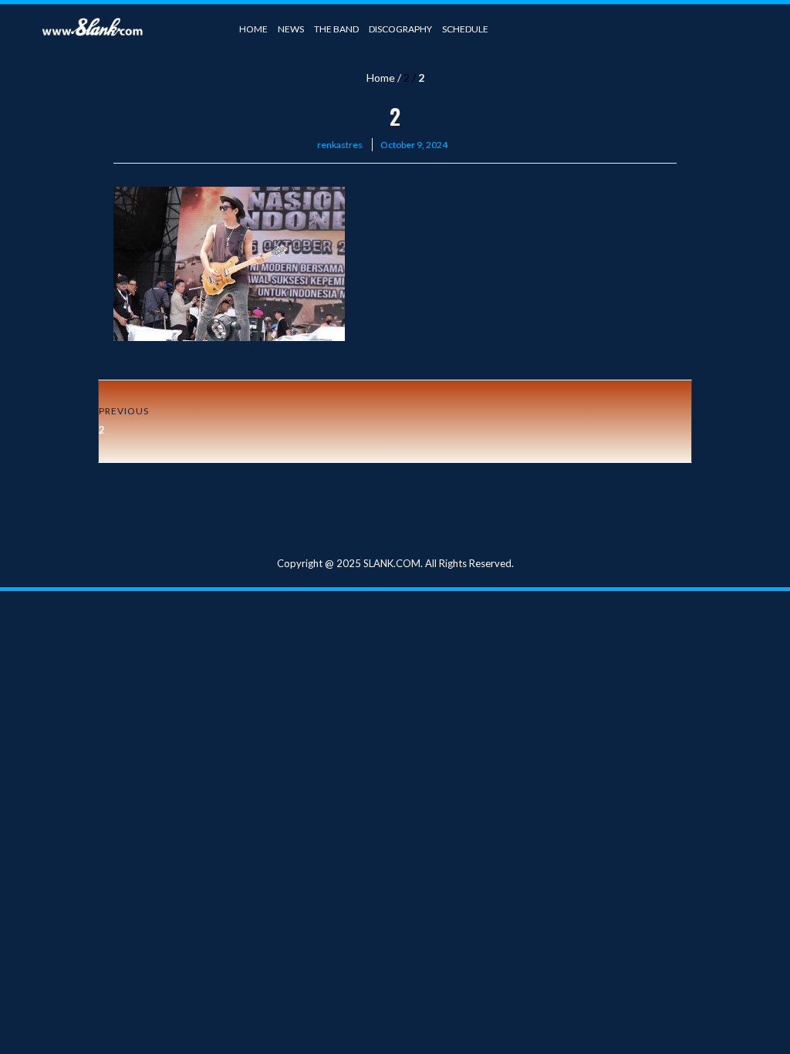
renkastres (340, 144)
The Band (336, 29)
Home (253, 29)
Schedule (465, 29)
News (291, 29)
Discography (400, 29)
